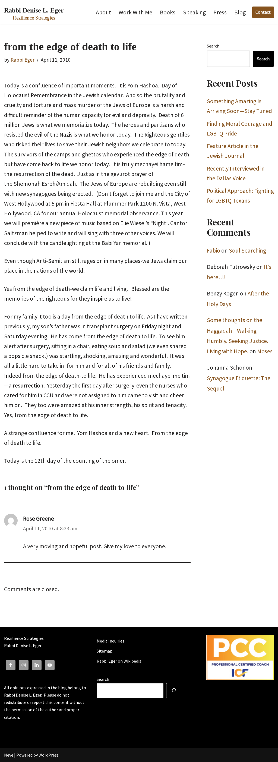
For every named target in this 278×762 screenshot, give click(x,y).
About (103, 12)
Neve (8, 755)
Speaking (194, 12)
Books (167, 12)
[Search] (173, 690)
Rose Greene (38, 518)
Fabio (213, 250)
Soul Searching (247, 250)
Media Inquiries (110, 641)
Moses (265, 351)
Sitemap (104, 651)
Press (220, 12)
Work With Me (135, 12)
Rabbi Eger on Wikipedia (119, 661)
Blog (240, 12)
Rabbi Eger (22, 59)
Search (213, 46)
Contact (263, 12)
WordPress (49, 755)
